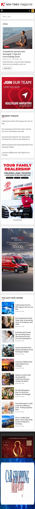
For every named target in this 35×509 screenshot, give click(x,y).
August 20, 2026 (20, 326)
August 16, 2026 (20, 383)
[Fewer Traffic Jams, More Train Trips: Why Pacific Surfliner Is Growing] (8, 422)
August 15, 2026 (20, 396)
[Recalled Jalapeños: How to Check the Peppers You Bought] (8, 393)
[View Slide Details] (17, 452)
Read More (7, 68)
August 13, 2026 (20, 426)
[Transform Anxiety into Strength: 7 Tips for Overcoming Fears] (17, 38)
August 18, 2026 (20, 354)
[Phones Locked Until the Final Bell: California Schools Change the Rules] (8, 379)
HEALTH (6, 46)
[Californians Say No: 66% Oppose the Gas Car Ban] (8, 308)
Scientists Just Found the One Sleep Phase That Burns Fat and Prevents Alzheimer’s (23, 335)
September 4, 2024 (18, 59)
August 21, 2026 (20, 311)
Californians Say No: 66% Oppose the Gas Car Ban (24, 307)
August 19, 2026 (20, 340)
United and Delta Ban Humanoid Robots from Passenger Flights (24, 350)
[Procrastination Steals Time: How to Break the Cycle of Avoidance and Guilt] (8, 322)
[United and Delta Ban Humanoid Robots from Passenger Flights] (8, 350)
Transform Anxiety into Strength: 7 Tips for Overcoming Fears (14, 54)
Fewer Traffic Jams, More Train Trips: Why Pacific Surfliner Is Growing (23, 421)
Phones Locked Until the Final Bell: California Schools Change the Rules (23, 378)
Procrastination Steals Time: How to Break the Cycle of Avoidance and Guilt (24, 321)
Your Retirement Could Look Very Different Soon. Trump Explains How (23, 406)
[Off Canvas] (2, 10)
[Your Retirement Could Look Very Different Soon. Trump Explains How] (8, 407)
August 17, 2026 (20, 368)
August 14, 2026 (20, 412)
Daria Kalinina (7, 59)
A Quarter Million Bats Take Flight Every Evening (23, 364)
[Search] (29, 11)
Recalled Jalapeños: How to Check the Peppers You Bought (22, 392)
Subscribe (32, 10)
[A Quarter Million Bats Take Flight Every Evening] (8, 365)
